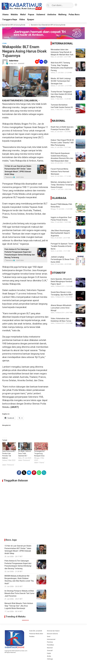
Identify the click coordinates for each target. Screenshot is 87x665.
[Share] (45, 62)
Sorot (48, 636)
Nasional (50, 648)
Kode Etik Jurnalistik (35, 631)
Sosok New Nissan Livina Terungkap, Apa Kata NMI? (62, 293)
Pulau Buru (74, 14)
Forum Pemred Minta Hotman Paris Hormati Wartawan (60, 171)
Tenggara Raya (9, 19)
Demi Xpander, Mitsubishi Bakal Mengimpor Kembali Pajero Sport (61, 282)
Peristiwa (50, 642)
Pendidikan (50, 645)
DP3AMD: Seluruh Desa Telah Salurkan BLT (24, 453)
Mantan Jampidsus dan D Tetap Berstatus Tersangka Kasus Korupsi (62, 185)
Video (22, 19)
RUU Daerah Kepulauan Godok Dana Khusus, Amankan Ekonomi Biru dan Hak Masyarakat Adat (62, 157)
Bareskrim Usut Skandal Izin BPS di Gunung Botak (44, 25)
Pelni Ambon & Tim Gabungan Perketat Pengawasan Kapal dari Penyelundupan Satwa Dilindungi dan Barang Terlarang (20, 253)
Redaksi (31, 636)
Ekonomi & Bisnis (52, 634)
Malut (23, 14)
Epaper (30, 19)
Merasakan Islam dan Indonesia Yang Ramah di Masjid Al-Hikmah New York (62, 52)
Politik (49, 653)
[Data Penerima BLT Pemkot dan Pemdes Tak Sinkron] (9, 446)
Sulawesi (40, 14)
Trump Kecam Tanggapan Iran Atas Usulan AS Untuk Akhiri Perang (61, 94)
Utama (5, 14)
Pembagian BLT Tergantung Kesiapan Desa (39, 453)
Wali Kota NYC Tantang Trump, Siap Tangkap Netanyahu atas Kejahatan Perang (62, 66)
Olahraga (50, 659)
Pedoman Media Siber (36, 634)
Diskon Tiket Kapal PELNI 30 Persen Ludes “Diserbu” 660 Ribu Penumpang (62, 143)
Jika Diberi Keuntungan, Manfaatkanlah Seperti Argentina (60, 233)
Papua (31, 14)
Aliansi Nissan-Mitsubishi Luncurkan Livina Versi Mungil (61, 308)
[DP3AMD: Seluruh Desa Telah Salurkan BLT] (25, 446)
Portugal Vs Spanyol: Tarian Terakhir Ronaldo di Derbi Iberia (62, 246)
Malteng (62, 14)
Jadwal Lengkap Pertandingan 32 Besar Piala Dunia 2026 (62, 259)
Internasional (51, 639)
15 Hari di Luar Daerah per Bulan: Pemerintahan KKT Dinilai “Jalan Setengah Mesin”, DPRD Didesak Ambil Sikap (18, 170)
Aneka (49, 656)
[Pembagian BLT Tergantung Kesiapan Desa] (41, 446)
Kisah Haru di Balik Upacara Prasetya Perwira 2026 (62, 128)
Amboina (51, 14)
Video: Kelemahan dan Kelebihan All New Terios (61, 319)
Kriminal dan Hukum (53, 631)
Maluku (14, 14)
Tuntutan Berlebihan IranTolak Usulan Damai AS (62, 106)
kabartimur (13, 60)
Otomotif (50, 651)
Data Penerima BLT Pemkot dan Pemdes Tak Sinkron (9, 454)
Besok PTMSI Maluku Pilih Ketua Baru (61, 205)
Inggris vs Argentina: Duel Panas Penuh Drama (61, 218)
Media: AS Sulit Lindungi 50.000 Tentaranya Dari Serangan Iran (61, 81)
